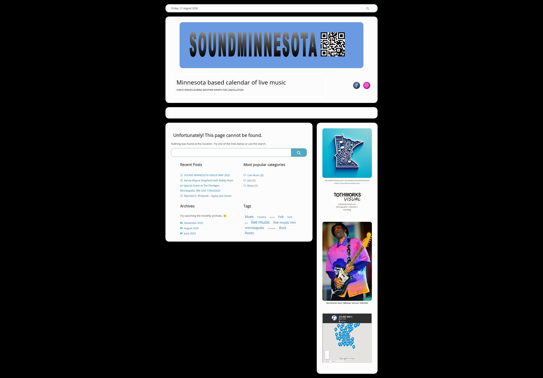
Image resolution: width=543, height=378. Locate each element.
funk (289, 217)
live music (260, 222)
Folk (281, 217)
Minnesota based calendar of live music (231, 82)
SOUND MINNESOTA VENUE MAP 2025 (207, 175)
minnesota (271, 228)
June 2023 (190, 233)
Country (261, 217)
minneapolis (254, 227)
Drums (272, 217)
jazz (246, 223)
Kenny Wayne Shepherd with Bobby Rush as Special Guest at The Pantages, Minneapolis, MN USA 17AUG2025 (206, 185)
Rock (282, 228)
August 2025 (191, 228)
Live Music (253, 175)
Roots (249, 233)
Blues (250, 185)
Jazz (249, 180)
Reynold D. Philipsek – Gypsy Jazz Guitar (207, 195)
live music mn (284, 222)
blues (249, 216)
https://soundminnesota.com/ (347, 183)
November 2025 (193, 223)
